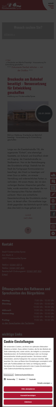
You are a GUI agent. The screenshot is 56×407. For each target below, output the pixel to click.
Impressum (8, 375)
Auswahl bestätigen (28, 395)
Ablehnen (28, 402)
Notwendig (10, 379)
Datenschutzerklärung (24, 375)
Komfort (22, 379)
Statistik (32, 379)
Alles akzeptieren (28, 389)
